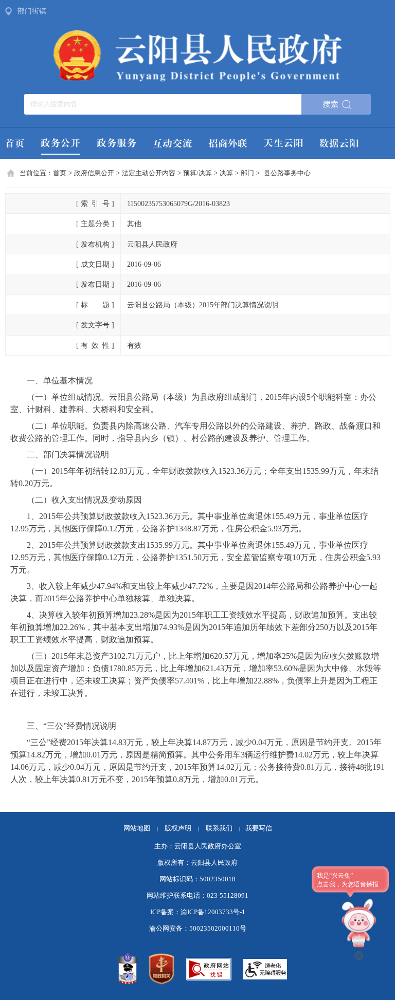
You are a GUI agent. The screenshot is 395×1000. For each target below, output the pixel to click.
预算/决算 (197, 173)
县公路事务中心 (287, 173)
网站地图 (136, 828)
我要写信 (258, 828)
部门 (247, 173)
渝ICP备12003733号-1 (213, 912)
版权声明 (178, 828)
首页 (59, 173)
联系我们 (223, 828)
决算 (226, 173)
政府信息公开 (94, 173)
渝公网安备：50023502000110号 (197, 928)
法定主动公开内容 (148, 173)
